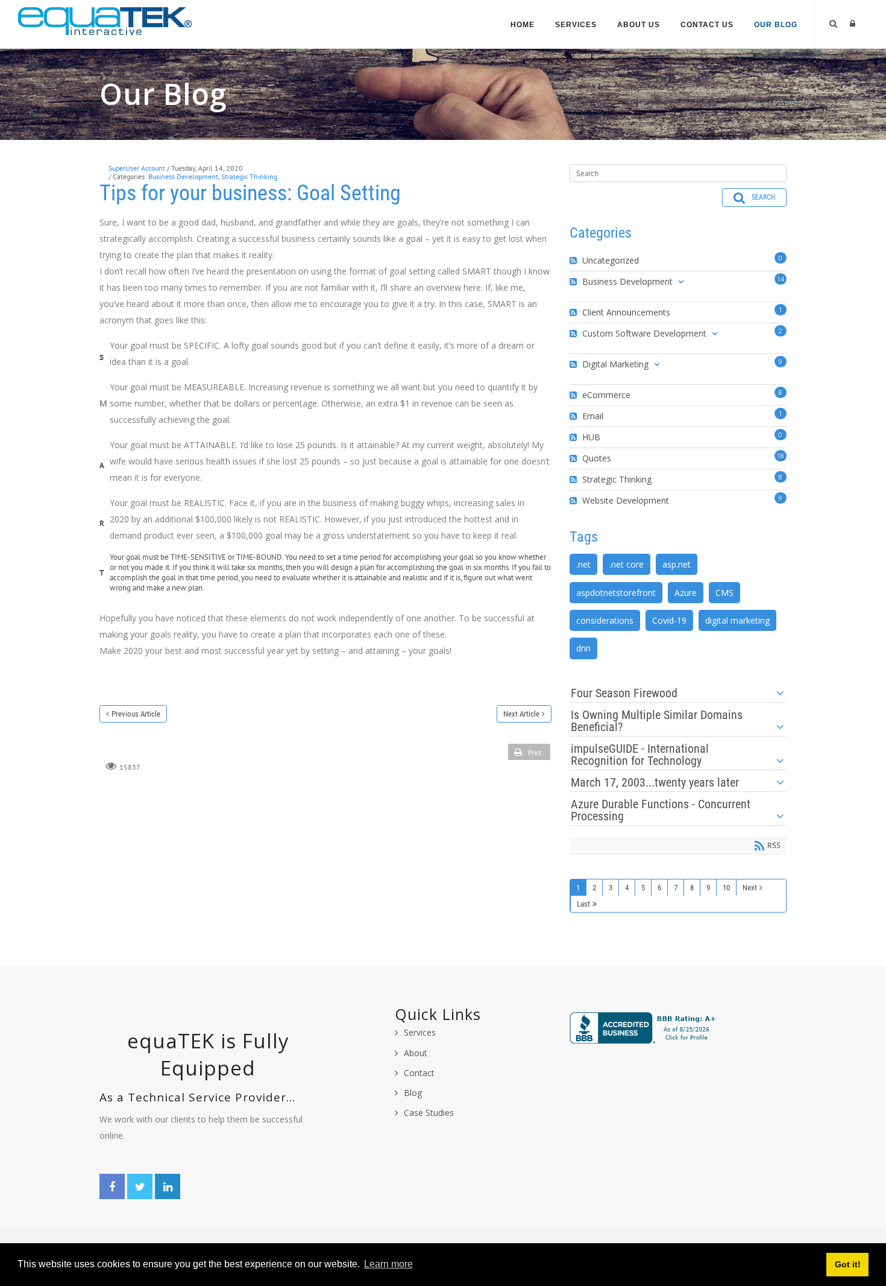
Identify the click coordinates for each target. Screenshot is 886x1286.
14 (780, 278)
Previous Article (136, 713)
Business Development (183, 176)
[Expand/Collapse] (680, 281)
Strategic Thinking (249, 176)
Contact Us (707, 25)
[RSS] (575, 260)
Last (583, 903)
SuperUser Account (136, 168)
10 (726, 887)
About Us (638, 25)
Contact (419, 1073)
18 (780, 455)
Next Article (521, 713)
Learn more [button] (388, 1264)
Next (750, 887)
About (415, 1053)
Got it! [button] (848, 1264)
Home (523, 25)
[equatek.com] (105, 20)
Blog (413, 1092)
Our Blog (775, 25)
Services (576, 25)
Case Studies (429, 1112)
